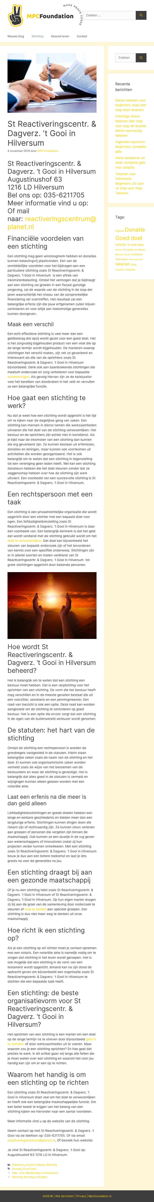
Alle (58, 1196)
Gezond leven (60, 36)
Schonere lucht (136, 259)
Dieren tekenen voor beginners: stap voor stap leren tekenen (130, 105)
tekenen (122, 264)
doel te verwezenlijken (24, 541)
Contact (82, 36)
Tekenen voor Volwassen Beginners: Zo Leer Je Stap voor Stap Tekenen (129, 183)
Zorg (133, 264)
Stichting (37, 36)
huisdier (120, 244)
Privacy (81, 1196)
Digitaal (119, 230)
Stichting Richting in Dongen (29, 1176)
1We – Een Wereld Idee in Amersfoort (35, 1173)
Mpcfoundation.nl (100, 1196)
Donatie (16, 1168)
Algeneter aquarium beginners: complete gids (130, 146)
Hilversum (18, 1164)
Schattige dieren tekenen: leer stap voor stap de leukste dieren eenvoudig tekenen (130, 125)
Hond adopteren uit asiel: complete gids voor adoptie (130, 162)
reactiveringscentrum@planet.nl (31, 1140)
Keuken (118, 250)
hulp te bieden (35, 909)
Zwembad (120, 270)
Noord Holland (35, 1164)
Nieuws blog (16, 36)
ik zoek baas (135, 244)
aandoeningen (18, 377)
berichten (67, 1196)
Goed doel (29, 1168)
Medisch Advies (123, 254)
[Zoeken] (141, 15)
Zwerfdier (131, 269)
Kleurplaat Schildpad (134, 249)
